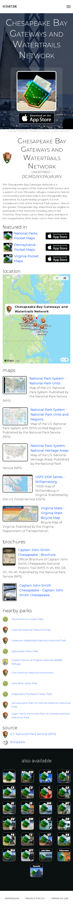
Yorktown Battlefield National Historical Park (39, 640)
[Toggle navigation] (68, 6)
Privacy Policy (35, 898)
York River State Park (24, 683)
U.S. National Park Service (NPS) (33, 734)
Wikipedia (17, 742)
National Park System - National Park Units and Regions (49, 414)
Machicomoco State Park (27, 619)
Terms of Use (59, 898)
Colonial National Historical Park (31, 629)
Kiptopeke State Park (25, 651)
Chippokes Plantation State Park (32, 694)
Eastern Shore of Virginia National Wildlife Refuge (37, 661)
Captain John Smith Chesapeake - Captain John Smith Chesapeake (41, 590)
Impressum (12, 898)
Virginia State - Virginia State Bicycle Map (52, 513)
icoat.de (10, 6)
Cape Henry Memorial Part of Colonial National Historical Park (40, 715)
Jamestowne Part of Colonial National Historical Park (41, 704)
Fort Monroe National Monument (32, 672)
